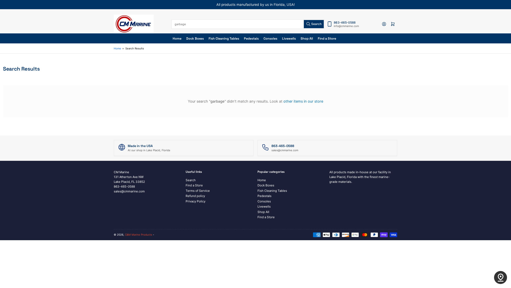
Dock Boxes (195, 38)
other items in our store (303, 101)
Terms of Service (198, 191)
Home (177, 38)
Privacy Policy (195, 201)
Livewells (289, 38)
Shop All (307, 38)
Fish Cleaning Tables (224, 38)
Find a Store (327, 38)
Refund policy (195, 196)
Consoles (270, 38)
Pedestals (251, 38)
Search (191, 180)
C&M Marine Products (138, 234)
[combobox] (247, 24)
